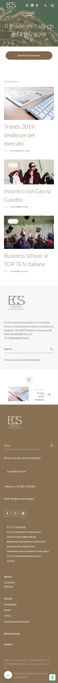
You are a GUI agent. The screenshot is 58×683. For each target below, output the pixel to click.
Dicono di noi (11, 633)
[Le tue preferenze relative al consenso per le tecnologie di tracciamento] (52, 677)
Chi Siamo (9, 582)
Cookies (18, 673)
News (29, 15)
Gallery (8, 644)
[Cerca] (51, 446)
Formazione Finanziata (16, 621)
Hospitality (10, 604)
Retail (7, 609)
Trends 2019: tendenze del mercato (20, 135)
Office (7, 615)
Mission (8, 586)
